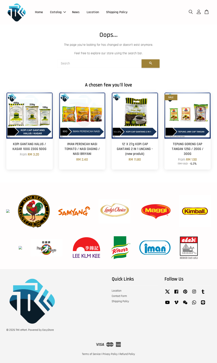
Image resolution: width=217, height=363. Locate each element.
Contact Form (119, 296)
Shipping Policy (116, 12)
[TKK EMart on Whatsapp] (194, 304)
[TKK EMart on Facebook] (176, 293)
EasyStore (48, 330)
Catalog (56, 12)
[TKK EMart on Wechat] (185, 304)
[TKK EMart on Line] (203, 304)
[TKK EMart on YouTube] (167, 304)
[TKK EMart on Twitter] (167, 293)
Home (39, 12)
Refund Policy (127, 354)
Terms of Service (91, 354)
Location (93, 12)
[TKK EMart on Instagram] (194, 293)
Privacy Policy (110, 354)
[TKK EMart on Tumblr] (203, 293)
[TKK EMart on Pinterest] (185, 293)
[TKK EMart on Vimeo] (176, 304)
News (75, 12)
